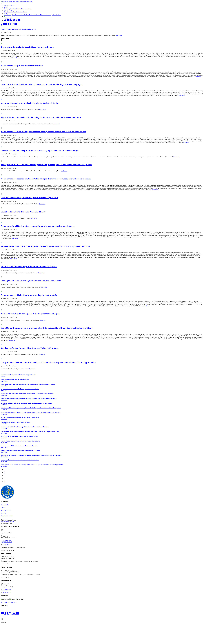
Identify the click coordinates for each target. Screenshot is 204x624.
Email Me (3, 513)
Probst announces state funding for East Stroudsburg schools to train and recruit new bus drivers (43, 131)
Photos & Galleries (34, 15)
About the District (15, 9)
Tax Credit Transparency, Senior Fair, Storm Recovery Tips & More (29, 197)
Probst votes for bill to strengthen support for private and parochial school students (37, 226)
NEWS (5, 13)
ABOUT (6, 7)
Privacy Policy (4, 504)
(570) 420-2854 (7, 545)
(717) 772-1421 (7, 590)
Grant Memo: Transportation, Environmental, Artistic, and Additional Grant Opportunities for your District (47, 328)
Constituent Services (10, 12)
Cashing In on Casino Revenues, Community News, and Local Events (31, 281)
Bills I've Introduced (45, 15)
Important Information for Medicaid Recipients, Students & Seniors (30, 103)
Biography (7, 9)
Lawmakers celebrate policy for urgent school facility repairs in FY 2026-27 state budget (39, 150)
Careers (3, 507)
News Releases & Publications (20, 15)
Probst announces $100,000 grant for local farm (22, 66)
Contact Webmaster (6, 516)
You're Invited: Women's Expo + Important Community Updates (29, 266)
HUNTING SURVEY (9, 6)
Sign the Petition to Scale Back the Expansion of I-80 (18, 29)
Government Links (6, 510)
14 (4, 481)
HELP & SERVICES (9, 10)
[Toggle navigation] (1, 3)
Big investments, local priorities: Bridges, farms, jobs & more (27, 47)
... (4, 480)
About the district (11, 602)
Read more (118, 35)
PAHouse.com (8, 18)
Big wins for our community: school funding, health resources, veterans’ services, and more (41, 117)
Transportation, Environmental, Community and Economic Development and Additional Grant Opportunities (48, 362)
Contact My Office (21, 12)
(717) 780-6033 (7, 592)
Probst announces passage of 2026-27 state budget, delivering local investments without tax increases (46, 179)
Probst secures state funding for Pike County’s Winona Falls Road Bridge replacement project (42, 84)
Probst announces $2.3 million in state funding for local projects (29, 295)
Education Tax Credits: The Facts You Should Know (23, 212)
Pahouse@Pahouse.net (7, 521)
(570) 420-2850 (7, 540)
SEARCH (3, 622)
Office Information (26, 9)
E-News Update (56, 15)
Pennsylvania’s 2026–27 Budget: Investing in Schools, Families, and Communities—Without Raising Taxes (46, 164)
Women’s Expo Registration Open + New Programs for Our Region (30, 314)
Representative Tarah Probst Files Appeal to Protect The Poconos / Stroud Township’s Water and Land (45, 246)
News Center (7, 15)
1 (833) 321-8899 (7, 542)
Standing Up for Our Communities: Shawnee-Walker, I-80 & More (29, 348)
